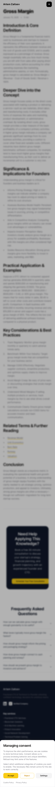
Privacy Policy (21, 783)
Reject (27, 775)
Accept (11, 775)
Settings (44, 775)
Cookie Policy (8, 783)
